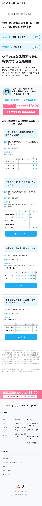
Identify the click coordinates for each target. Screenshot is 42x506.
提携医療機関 (31, 443)
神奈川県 (16, 14)
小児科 (5, 423)
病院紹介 (5, 466)
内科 (4, 419)
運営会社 (5, 458)
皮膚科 (5, 432)
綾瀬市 (23, 14)
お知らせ (18, 419)
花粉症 (5, 428)
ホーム (4, 14)
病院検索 (10, 14)
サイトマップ (7, 475)
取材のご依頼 (7, 471)
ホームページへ (21, 233)
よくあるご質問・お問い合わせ (13, 462)
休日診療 (28, 14)
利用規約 (30, 419)
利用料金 (18, 423)
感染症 (5, 436)
